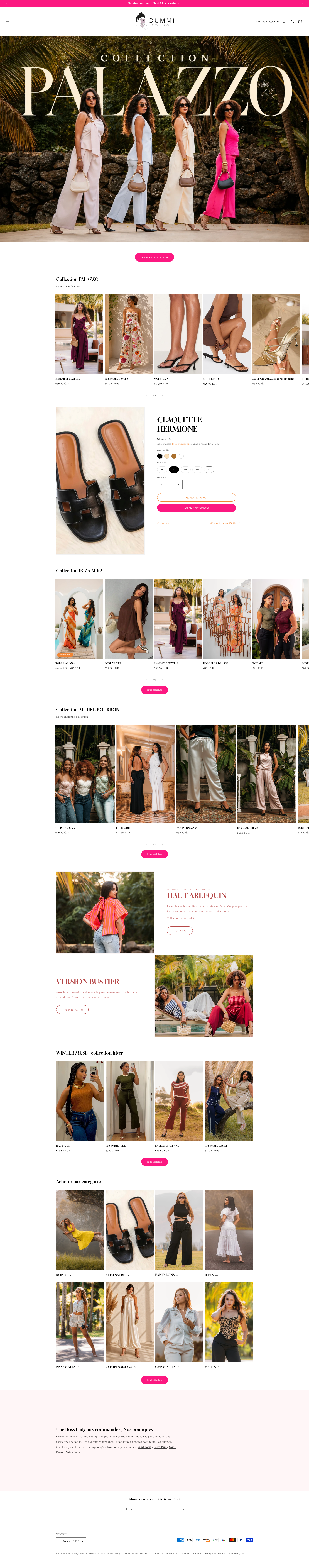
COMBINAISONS (119, 1367)
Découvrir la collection (154, 257)
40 (209, 469)
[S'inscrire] (183, 1509)
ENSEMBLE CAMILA (116, 378)
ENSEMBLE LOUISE (216, 1145)
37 (174, 469)
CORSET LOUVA (65, 827)
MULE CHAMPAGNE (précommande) (274, 378)
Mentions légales (236, 1553)
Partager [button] (165, 523)
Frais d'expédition (181, 444)
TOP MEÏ (257, 663)
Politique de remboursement (136, 1553)
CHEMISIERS (165, 1367)
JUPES (209, 1275)
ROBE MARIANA (65, 663)
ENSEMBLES (65, 1367)
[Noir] (159, 456)
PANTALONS (165, 1275)
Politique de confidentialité (165, 1553)
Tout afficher (155, 689)
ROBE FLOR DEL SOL (215, 663)
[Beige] (166, 456)
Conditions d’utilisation (191, 1553)
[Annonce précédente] (7, 3)
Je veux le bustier (72, 1009)
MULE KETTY (211, 378)
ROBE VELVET (113, 663)
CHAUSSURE (115, 1275)
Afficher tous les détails (223, 523)
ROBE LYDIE (123, 827)
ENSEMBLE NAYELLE (67, 378)
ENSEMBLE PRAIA (247, 827)
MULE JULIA (161, 378)
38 (187, 470)
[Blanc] (181, 456)
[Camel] (173, 456)
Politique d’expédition (215, 1553)
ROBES (61, 1275)
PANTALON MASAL (187, 827)
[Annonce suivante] (302, 3)
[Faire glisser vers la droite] (162, 395)
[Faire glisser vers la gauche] (147, 395)
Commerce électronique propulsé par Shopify (99, 1554)
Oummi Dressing (71, 1554)
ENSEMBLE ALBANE (167, 1145)
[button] (7, 22)
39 (199, 470)
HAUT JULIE (63, 1145)
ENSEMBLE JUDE (116, 1145)
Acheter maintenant (196, 507)
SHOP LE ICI (179, 930)
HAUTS (210, 1367)
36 (164, 470)
